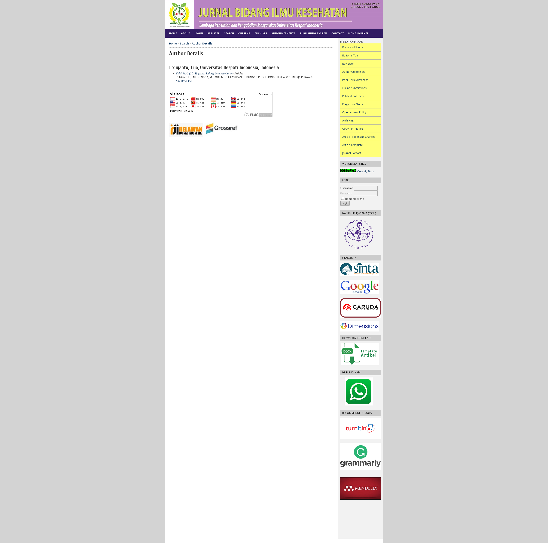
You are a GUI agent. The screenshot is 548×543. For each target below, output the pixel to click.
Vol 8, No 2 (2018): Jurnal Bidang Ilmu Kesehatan (204, 73)
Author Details (202, 43)
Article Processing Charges (358, 137)
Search (229, 33)
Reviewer (348, 63)
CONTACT (337, 33)
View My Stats (365, 171)
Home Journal (358, 33)
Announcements (283, 33)
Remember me (354, 199)
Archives (261, 33)
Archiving (347, 120)
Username (346, 188)
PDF (190, 80)
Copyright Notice (352, 128)
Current (244, 33)
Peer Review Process (355, 80)
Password (346, 193)
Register (213, 33)
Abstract (181, 80)
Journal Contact (351, 153)
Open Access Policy (354, 112)
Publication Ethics (352, 96)
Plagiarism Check (352, 104)
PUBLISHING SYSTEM (313, 33)
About (185, 33)
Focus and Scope (352, 47)
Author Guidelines (353, 72)
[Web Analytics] (348, 171)
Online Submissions (354, 88)
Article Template (352, 145)
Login (199, 33)
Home (173, 33)
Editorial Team (351, 55)
